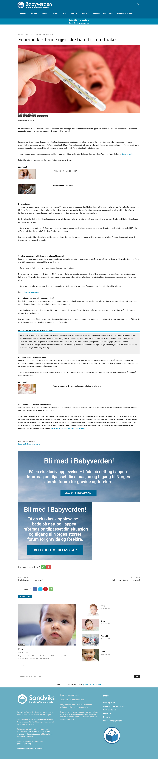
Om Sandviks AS (109, 710)
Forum (84, 14)
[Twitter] (40, 589)
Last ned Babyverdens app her (29, 444)
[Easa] (90, 655)
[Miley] (90, 610)
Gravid (34, 14)
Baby (55, 14)
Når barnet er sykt (42, 116)
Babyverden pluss (124, 14)
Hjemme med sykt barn (63, 186)
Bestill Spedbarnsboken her (79, 23)
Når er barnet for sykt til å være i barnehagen (68, 428)
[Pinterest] (45, 589)
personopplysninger (24, 744)
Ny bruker (106, 717)
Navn (64, 14)
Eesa (20, 649)
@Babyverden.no (92, 684)
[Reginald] (90, 640)
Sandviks (20, 712)
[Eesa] (47, 625)
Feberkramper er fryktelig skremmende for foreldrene (77, 386)
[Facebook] (35, 589)
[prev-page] (19, 665)
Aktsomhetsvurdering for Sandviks (30, 749)
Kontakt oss (108, 713)
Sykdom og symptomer (29, 116)
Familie (74, 14)
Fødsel (44, 14)
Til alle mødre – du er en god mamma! (125, 580)
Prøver (23, 14)
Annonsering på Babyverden (113, 706)
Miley (103, 606)
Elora (103, 621)
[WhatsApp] (51, 589)
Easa (103, 651)
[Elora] (90, 625)
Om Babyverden (109, 703)
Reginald (104, 636)
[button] (138, 5)
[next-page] (23, 665)
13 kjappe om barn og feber (65, 171)
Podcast (96, 14)
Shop (111, 14)
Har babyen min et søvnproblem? (30, 580)
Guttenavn (22, 644)
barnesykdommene (32, 292)
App (104, 14)
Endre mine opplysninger (112, 721)
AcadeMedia (38, 719)
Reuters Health (127, 154)
